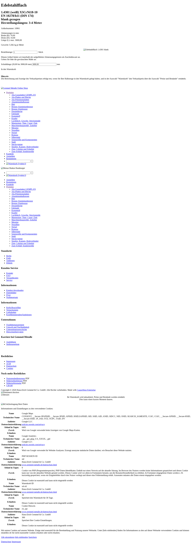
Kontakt (9, 273)
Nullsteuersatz (12, 297)
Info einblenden (21, 537)
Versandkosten (12, 278)
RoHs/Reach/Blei (13, 307)
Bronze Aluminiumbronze (22, 107)
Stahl (13, 142)
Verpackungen (12, 310)
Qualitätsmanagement (15, 325)
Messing (14, 128)
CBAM (9, 385)
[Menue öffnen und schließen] (13, 168)
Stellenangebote (12, 344)
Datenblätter (11, 293)
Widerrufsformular (13, 383)
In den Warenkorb (8, 69)
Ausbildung (11, 342)
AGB (8, 364)
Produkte (10, 92)
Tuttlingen (10, 260)
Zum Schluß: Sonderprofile (22, 151)
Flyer (8, 295)
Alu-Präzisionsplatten (20, 99)
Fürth (8, 258)
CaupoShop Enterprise (86, 390)
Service (9, 280)
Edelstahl (15, 114)
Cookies (9, 368)
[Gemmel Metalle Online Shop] (14, 88)
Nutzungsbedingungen (15, 378)
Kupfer (14, 118)
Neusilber (15, 130)
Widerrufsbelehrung (14, 381)
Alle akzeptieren (7, 537)
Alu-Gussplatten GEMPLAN (23, 95)
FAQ (8, 275)
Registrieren (11, 158)
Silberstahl (15, 137)
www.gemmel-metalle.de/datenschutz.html (39, 465)
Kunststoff (15, 116)
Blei (13, 104)
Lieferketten (11, 312)
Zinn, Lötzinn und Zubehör (22, 149)
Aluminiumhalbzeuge (20, 102)
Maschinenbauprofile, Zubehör (24, 125)
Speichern (32, 537)
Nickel (14, 133)
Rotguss (14, 135)
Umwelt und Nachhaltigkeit (17, 327)
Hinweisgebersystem (14, 332)
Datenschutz (11, 366)
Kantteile (10, 154)
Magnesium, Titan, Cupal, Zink (24, 123)
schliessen (5, 395)
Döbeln (9, 263)
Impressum (10, 361)
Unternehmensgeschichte (16, 329)
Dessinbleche (16, 111)
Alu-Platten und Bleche (21, 97)
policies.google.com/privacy (33, 424)
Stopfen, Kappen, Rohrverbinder (25, 147)
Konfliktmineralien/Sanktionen (19, 315)
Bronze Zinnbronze (19, 109)
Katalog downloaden (15, 290)
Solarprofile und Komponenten (24, 140)
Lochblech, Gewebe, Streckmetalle (25, 121)
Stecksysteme (17, 144)
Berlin (8, 256)
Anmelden (10, 156)
